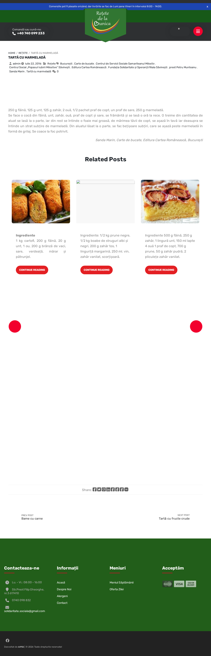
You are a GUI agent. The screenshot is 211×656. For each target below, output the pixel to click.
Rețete (23, 53)
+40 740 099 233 (30, 33)
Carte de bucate (84, 63)
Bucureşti (66, 63)
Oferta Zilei (117, 589)
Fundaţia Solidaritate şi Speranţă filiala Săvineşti (137, 67)
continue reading (32, 269)
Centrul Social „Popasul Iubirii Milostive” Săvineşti (39, 67)
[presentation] (15, 326)
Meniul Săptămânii (122, 582)
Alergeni (62, 596)
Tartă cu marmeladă (27, 57)
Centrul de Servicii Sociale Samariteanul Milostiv (125, 63)
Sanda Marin (17, 71)
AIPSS (21, 647)
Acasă (61, 582)
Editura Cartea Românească (89, 67)
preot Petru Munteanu (182, 67)
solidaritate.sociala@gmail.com (24, 611)
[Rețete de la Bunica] (105, 23)
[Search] (184, 31)
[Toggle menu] (198, 31)
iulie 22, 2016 (33, 63)
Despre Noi (64, 589)
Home (11, 53)
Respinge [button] (207, 6)
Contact (62, 603)
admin (17, 63)
